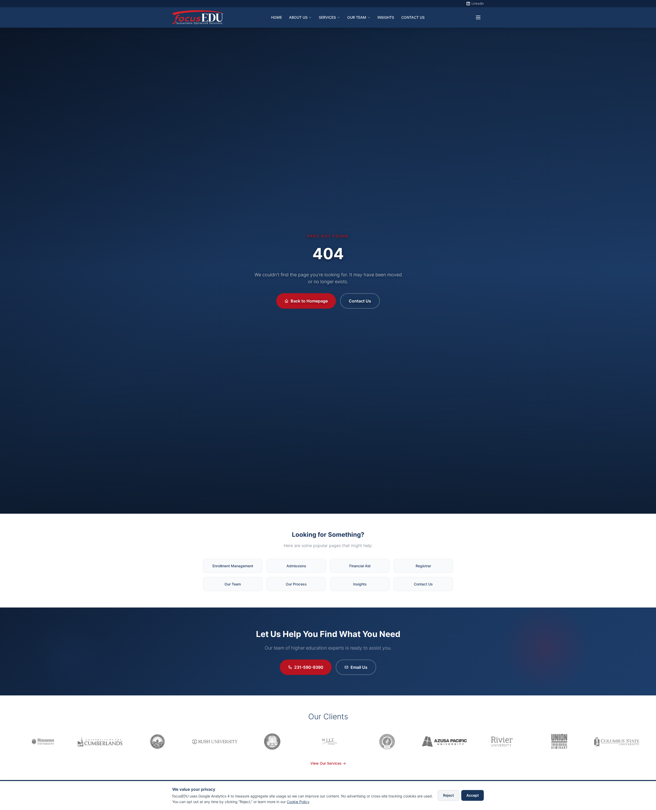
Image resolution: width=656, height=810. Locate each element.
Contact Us (360, 300)
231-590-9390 (308, 667)
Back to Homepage (309, 300)
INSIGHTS (385, 17)
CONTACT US (413, 17)
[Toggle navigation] (478, 17)
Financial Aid (360, 566)
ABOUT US (298, 17)
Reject (448, 795)
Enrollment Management (232, 566)
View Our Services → (328, 763)
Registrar (423, 566)
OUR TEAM (356, 17)
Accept (472, 795)
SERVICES (327, 17)
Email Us (359, 667)
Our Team (232, 584)
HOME (276, 17)
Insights (360, 584)
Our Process (296, 584)
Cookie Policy (298, 801)
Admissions (296, 566)
